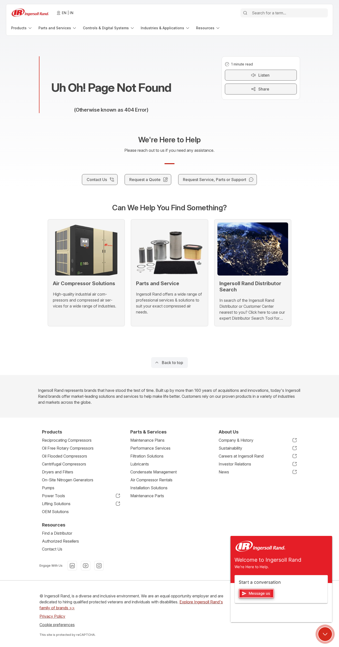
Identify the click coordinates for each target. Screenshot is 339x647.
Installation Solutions (149, 487)
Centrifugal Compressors (64, 464)
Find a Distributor (57, 533)
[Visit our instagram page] (99, 565)
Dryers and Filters (57, 471)
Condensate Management (153, 471)
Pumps (48, 487)
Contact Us (52, 549)
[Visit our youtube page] (85, 565)
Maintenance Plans (147, 440)
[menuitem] (22, 28)
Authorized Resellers (60, 541)
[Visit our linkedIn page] (72, 565)
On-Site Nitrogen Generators (67, 479)
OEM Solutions (55, 511)
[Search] (245, 12)
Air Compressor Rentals (151, 479)
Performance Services (150, 448)
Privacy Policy (52, 616)
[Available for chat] (325, 634)
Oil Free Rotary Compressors (68, 448)
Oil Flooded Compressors (64, 456)
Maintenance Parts (147, 495)
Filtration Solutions (147, 456)
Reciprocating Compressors (67, 440)
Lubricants (139, 464)
